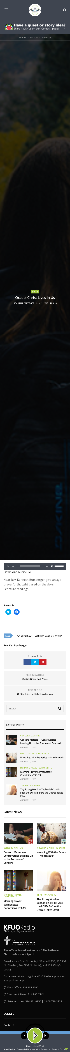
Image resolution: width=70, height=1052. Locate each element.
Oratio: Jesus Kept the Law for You (35, 694)
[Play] (8, 566)
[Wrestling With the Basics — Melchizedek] (11, 758)
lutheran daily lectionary (48, 636)
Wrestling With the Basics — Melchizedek (42, 757)
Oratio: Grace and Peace (35, 679)
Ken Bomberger (24, 636)
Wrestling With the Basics (34, 753)
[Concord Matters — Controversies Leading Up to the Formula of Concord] (11, 740)
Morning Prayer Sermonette (36, 768)
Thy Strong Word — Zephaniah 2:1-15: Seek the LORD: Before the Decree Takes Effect (41, 793)
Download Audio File (17, 572)
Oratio (35, 292)
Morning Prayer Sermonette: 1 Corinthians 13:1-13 (36, 773)
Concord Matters (30, 736)
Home (22, 37)
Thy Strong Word (30, 785)
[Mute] (51, 566)
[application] (35, 566)
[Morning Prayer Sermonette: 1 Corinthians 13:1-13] (11, 772)
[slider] (60, 566)
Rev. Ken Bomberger (24, 303)
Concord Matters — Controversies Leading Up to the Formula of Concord (40, 741)
